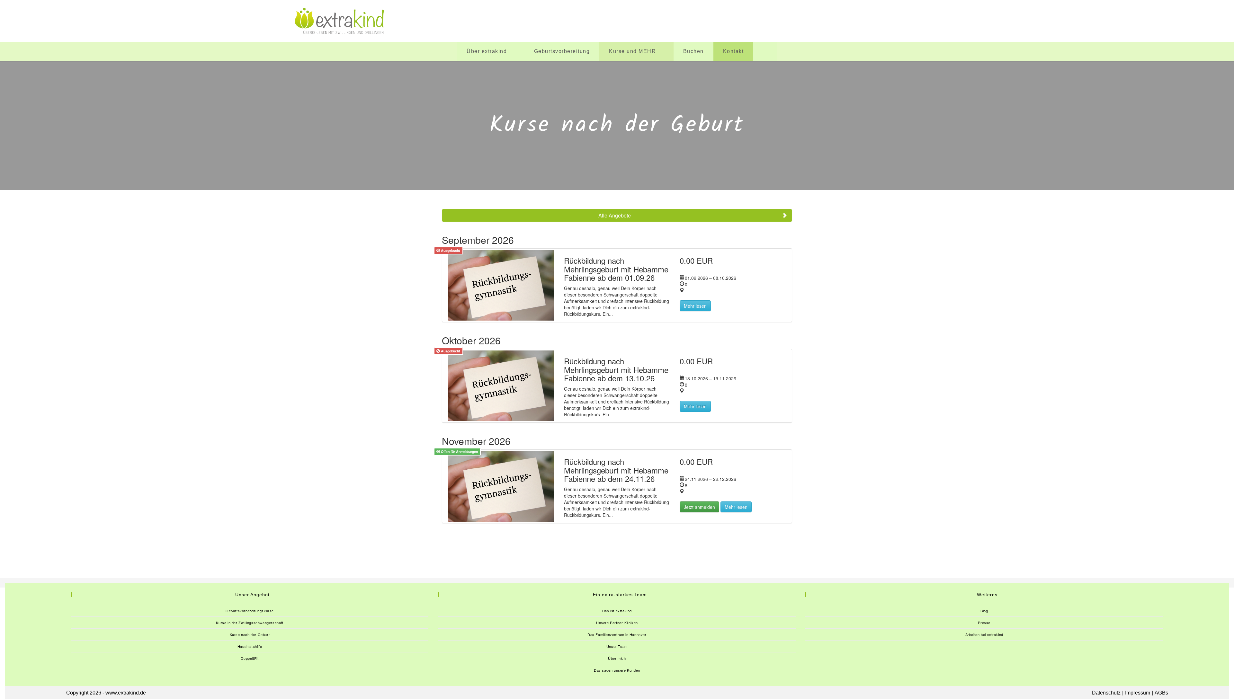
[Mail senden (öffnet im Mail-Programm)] (934, 21)
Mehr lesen (695, 306)
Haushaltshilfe (249, 646)
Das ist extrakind (617, 610)
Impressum (1137, 692)
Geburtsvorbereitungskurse (250, 610)
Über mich (617, 658)
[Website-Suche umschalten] (765, 51)
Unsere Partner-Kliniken (617, 622)
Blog (984, 610)
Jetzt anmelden (699, 507)
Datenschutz (1106, 692)
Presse (984, 622)
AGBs (1161, 692)
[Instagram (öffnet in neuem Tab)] (895, 21)
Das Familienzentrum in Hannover (617, 634)
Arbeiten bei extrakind (984, 634)
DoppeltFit (249, 658)
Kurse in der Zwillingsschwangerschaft (249, 622)
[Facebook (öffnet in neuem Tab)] (855, 21)
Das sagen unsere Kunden (617, 670)
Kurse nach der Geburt (250, 634)
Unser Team (617, 646)
